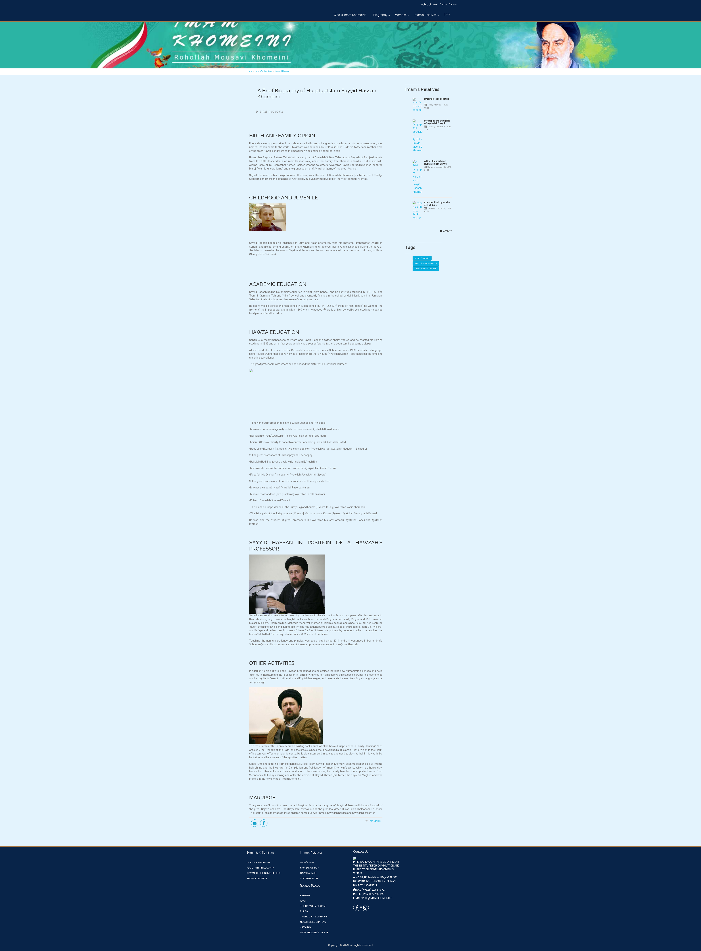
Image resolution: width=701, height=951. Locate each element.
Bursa (304, 911)
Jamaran (305, 927)
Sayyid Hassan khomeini (426, 268)
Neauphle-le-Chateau (313, 922)
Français (453, 4)
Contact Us (360, 851)
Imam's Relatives (425, 15)
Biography (380, 15)
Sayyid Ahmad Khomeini (426, 263)
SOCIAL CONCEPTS (257, 878)
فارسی (423, 4)
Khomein (305, 895)
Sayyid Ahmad (308, 873)
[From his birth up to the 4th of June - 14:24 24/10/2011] (417, 210)
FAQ (447, 15)
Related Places (310, 885)
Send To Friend (254, 823)
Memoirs (401, 15)
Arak (303, 900)
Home (249, 71)
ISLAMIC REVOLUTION (258, 862)
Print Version (375, 821)
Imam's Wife (307, 862)
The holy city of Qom (312, 906)
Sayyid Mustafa (309, 867)
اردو (429, 4)
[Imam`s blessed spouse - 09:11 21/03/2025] (417, 105)
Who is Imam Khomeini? (350, 15)
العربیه (435, 4)
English (443, 4)
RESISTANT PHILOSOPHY (260, 867)
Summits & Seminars (260, 852)
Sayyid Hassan (282, 71)
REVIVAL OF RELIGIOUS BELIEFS (264, 873)
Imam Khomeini (422, 258)
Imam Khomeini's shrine (314, 932)
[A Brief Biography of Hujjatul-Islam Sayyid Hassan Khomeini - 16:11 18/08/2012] (417, 177)
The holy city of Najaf (313, 916)
